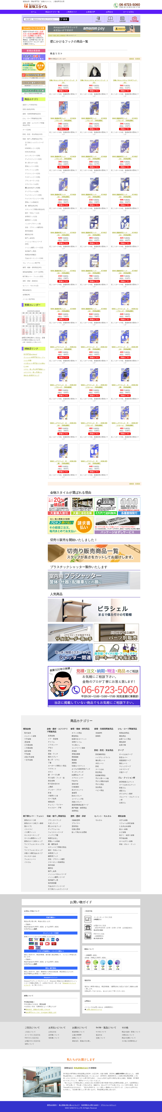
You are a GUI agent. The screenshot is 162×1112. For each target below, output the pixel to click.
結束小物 (122, 745)
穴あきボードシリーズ (56, 886)
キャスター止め (30, 856)
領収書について (54, 1038)
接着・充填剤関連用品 (103, 729)
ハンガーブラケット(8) (33, 224)
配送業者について (78, 1032)
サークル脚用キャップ (32, 838)
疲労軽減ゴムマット (126, 782)
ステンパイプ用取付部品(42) (35, 209)
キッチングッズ (77, 772)
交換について (100, 1038)
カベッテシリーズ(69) (32, 155)
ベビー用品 (99, 790)
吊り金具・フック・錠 (56, 778)
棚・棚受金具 (53, 844)
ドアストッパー (77, 778)
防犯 (97, 766)
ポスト (50, 772)
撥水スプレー (53, 757)
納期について (76, 1038)
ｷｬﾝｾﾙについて (101, 1032)
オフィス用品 (77, 733)
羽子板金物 (123, 838)
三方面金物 (28, 745)
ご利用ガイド (71, 12)
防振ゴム (122, 788)
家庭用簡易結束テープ (80, 805)
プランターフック (54, 820)
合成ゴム (122, 803)
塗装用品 (75, 826)
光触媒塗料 (76, 820)
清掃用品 (75, 811)
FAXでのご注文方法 (32, 1038)
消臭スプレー (77, 802)
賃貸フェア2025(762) (30, 105)
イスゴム (27, 862)
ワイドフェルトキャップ (33, 850)
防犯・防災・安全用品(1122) (32, 134)
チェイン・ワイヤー (55, 805)
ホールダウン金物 (125, 841)
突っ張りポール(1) (31, 163)
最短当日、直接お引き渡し (81, 1041)
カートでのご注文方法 (32, 1035)
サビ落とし (76, 745)
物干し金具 (52, 871)
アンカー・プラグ (54, 790)
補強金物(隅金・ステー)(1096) (33, 272)
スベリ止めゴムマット (127, 785)
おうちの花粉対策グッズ (81, 769)
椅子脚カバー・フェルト (33, 816)
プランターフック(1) (32, 181)
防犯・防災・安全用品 (103, 750)
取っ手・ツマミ (54, 760)
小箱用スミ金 (53, 796)
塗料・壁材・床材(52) (30, 281)
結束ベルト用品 (125, 739)
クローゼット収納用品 (56, 862)
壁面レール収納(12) (31, 202)
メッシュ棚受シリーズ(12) (34, 247)
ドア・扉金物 (53, 739)
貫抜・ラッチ (53, 754)
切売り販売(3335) (29, 109)
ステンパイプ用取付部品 (57, 847)
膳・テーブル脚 (54, 775)
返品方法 (99, 1035)
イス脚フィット (30, 832)
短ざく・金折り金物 (126, 835)
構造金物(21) (27, 290)
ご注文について (30, 1032)
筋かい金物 (123, 829)
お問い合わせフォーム (94, 1009)
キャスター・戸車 (54, 808)
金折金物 (27, 751)
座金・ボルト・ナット (127, 844)
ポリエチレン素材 (125, 794)
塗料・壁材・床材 (78, 816)
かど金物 (122, 832)
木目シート (99, 763)
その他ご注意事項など (129, 1041)
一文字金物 (28, 760)
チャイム (51, 742)
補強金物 (27, 729)
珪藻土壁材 (76, 829)
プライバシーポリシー (108, 1105)
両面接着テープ (125, 760)
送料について (29, 1044)
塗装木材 (75, 784)
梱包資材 (122, 742)
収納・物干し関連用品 (59, 35)
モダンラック (53, 823)
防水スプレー (77, 796)
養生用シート (100, 760)
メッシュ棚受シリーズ (56, 877)
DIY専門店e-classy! (30, 354)
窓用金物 (51, 736)
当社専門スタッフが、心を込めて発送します (41, 1012)
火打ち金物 (123, 820)
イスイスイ (28, 829)
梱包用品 (122, 736)
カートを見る (128, 12)
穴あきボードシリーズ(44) (34, 258)
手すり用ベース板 (102, 778)
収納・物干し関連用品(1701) (32, 139)
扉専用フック (53, 853)
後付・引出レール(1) (32, 213)
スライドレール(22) (31, 184)
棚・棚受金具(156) (31, 206)
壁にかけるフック (54, 826)
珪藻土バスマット (78, 766)
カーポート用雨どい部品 (57, 766)
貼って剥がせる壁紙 (79, 832)
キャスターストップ (31, 835)
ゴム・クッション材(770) (31, 263)
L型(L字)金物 (29, 757)
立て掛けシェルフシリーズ (58, 889)
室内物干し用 (53, 880)
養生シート (123, 763)
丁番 (49, 763)
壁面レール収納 (54, 841)
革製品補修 (76, 754)
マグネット (52, 769)
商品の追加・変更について (131, 1032)
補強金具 (51, 802)
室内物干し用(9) (30, 251)
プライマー (76, 823)
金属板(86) (26, 295)
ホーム (33, 12)
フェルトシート (30, 859)
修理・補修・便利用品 (80, 729)
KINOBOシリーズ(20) (32, 148)
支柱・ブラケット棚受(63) (34, 227)
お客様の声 (90, 12)
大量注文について (128, 1035)
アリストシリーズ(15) (32, 173)
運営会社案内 (51, 1105)
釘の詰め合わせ (54, 784)
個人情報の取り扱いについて (69, 1105)
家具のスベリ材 (30, 820)
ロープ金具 (52, 799)
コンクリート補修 (78, 748)
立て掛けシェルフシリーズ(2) (34, 144)
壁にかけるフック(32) (32, 188)
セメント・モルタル (102, 816)
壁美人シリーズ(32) (31, 166)
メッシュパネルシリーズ (57, 874)
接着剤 (97, 736)
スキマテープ (124, 769)
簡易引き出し (53, 838)
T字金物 (27, 754)
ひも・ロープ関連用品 (127, 729)
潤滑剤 (74, 763)
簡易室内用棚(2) (30, 255)
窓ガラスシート (77, 790)
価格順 (131, 59)
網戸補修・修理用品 (79, 808)
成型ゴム (122, 791)
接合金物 (51, 781)
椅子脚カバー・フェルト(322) (33, 276)
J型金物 (27, 742)
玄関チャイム (77, 742)
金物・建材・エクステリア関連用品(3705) (33, 124)
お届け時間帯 (76, 1035)
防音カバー (123, 757)
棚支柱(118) (29, 234)
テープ (121, 750)
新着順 (137, 59)
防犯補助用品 (100, 754)
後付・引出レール (54, 850)
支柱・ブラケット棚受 (56, 859)
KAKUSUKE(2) (30, 152)
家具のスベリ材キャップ (33, 841)
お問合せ (109, 12)
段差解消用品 (100, 775)
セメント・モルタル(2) (30, 285)
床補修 (74, 751)
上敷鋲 (50, 787)
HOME (50, 35)
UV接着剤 (75, 787)
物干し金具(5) (30, 238)
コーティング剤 (77, 799)
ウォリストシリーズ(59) (33, 195)
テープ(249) (27, 130)
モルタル (98, 820)
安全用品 (98, 787)
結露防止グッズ (77, 775)
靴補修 (74, 760)
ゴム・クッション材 (126, 778)
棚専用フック (53, 856)
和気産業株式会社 (81, 1068)
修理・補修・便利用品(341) (32, 267)
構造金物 (122, 816)
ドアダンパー (53, 745)
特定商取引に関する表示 (89, 1105)
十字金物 (27, 739)
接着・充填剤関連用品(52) (32, 114)
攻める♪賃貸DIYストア (31, 375)
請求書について (54, 1035)
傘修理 (74, 793)
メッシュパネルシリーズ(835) (33, 243)
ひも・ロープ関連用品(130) (32, 118)
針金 (49, 793)
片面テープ (123, 772)
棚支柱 (50, 868)
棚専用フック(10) (31, 220)
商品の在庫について (129, 1038)
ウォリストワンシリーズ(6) (34, 198)
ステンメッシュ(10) (31, 170)
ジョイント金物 (30, 736)
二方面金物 (28, 748)
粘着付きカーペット (79, 739)
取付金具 (27, 733)
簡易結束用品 (124, 733)
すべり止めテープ (125, 754)
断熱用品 (75, 736)
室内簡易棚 (52, 883)
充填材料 (98, 733)
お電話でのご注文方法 (32, 1041)
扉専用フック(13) (31, 216)
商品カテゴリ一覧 (52, 12)
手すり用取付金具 (102, 781)
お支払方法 (52, 1032)
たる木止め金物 (125, 826)
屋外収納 (51, 865)
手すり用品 (99, 784)
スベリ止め (99, 769)
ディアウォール (54, 829)
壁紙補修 (75, 757)
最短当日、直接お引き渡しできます (38, 1009)
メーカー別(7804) (29, 299)
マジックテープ (125, 766)
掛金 (49, 751)
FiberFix (75, 781)
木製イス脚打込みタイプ (33, 853)
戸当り (50, 748)
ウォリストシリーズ (55, 832)
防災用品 (98, 772)
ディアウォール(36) (31, 191)
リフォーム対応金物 (126, 823)
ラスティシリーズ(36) (32, 177)
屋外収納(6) (29, 231)
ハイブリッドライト (102, 757)
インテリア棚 (53, 835)
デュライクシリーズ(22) (33, 159)
